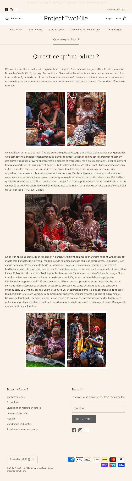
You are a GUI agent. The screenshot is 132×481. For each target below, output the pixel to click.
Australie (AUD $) (115, 9)
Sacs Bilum (16, 29)
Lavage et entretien (18, 413)
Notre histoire (114, 29)
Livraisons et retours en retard (24, 408)
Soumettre (83, 419)
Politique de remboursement (23, 429)
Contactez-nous (16, 397)
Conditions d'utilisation (19, 424)
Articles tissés (56, 29)
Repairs (11, 418)
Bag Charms (35, 29)
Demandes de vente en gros (86, 29)
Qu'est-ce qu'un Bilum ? (66, 39)
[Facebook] (6, 9)
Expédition (13, 402)
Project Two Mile (22, 468)
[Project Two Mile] (66, 18)
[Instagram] (11, 9)
